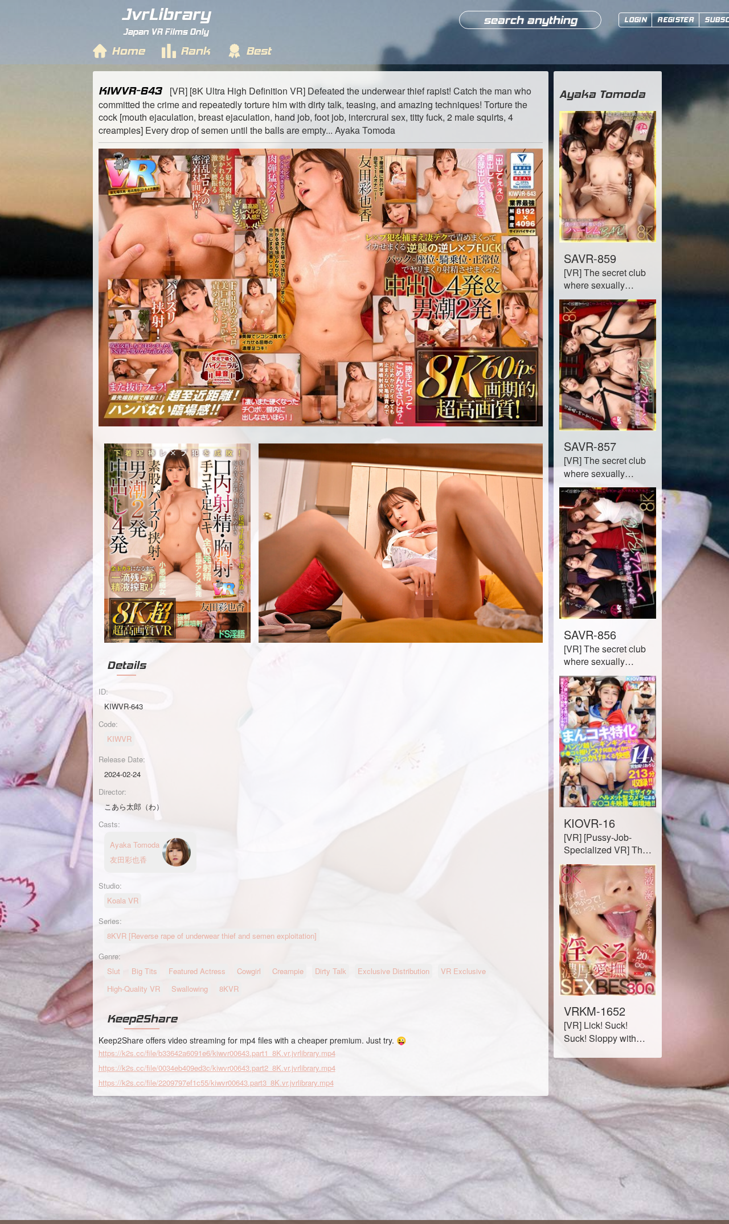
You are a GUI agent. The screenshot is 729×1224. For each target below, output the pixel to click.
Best (258, 50)
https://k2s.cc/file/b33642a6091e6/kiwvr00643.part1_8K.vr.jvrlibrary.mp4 (217, 1053)
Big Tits (144, 971)
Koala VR (122, 900)
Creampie (288, 971)
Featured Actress (197, 971)
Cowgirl (249, 971)
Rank (195, 50)
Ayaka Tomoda (602, 94)
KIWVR (119, 738)
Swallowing (189, 988)
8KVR (229, 988)
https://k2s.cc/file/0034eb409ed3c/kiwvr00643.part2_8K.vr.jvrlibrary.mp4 (217, 1067)
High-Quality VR (133, 988)
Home (128, 50)
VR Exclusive (463, 971)
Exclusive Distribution (393, 971)
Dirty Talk (330, 971)
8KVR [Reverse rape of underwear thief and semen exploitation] (212, 935)
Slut (113, 971)
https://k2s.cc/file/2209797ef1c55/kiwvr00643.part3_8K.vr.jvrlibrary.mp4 (216, 1082)
